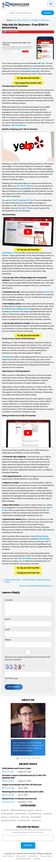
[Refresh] (24, 665)
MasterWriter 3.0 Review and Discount (19, 799)
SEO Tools (25, 817)
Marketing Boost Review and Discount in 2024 (23, 792)
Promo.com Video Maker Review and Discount (35, 586)
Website (8, 640)
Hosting (4, 817)
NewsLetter (20, 856)
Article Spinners (7, 814)
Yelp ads (5, 357)
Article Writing (20, 814)
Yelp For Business (33, 68)
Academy (4, 810)
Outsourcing (14, 817)
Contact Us (32, 856)
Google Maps (44, 538)
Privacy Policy (45, 856)
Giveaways (47, 814)
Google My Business (38, 536)
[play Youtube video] (28, 146)
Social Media (36, 817)
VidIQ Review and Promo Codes (16, 768)
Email (7, 629)
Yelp (43, 63)
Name (8, 619)
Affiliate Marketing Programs (22, 810)
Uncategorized (24, 820)
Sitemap (37, 858)
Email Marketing (34, 814)
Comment (9, 600)
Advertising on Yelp (10, 252)
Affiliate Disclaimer (23, 858)
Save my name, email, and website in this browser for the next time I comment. (27, 658)
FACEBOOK (35, 758)
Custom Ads (48, 292)
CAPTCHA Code (11, 678)
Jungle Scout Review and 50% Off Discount (22, 785)
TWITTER (23, 758)
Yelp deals (22, 208)
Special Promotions (9, 820)
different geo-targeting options (17, 309)
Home (9, 20)
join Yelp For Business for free (21, 200)
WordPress (36, 820)
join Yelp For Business (17, 125)
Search (47, 13)
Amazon (38, 810)
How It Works (7, 856)
